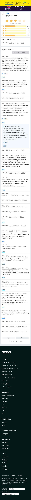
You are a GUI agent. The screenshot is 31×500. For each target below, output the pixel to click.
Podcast (4, 469)
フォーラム (5, 381)
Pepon (10, 212)
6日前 (22, 98)
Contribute (5, 445)
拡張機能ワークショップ (10, 368)
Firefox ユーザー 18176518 (9, 179)
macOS (4, 401)
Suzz (10, 98)
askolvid (11, 331)
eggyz (10, 225)
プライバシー (5, 475)
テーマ (14, 9)
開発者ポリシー (7, 374)
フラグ (3, 77)
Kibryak (11, 326)
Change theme (6, 492)
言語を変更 (4, 489)
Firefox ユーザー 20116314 (9, 58)
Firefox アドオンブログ (9, 365)
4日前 (22, 93)
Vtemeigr (11, 80)
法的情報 (20, 475)
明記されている (8, 478)
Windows (5, 398)
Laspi (10, 43)
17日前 (27, 179)
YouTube (5, 460)
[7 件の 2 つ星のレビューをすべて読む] (15, 33)
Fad (10, 217)
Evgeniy (11, 155)
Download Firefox (8, 395)
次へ (22, 338)
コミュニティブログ (8, 377)
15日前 (24, 155)
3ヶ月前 (28, 282)
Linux (3, 410)
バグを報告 (5, 384)
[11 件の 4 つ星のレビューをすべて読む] (15, 28)
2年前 (22, 43)
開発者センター (7, 371)
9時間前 (27, 58)
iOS (3, 404)
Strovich (11, 200)
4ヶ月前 (25, 331)
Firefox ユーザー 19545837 (9, 246)
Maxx (10, 150)
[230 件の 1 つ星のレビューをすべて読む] (15, 35)
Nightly (4, 422)
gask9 (10, 173)
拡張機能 (7, 9)
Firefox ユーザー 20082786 (9, 195)
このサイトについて (8, 362)
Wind (10, 310)
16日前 (23, 173)
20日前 (23, 212)
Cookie (13, 475)
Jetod (10, 321)
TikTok (4, 463)
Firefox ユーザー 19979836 (9, 269)
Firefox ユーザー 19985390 (9, 256)
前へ (8, 338)
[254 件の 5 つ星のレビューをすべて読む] (15, 26)
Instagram (5, 457)
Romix (10, 93)
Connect (5, 442)
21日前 (22, 217)
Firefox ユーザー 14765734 (9, 282)
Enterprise (5, 434)
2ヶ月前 (24, 225)
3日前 (24, 80)
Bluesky (4, 466)
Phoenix (11, 231)
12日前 (23, 150)
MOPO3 (11, 293)
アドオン (5, 359)
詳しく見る (4, 73)
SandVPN (14, 16)
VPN (7, 13)
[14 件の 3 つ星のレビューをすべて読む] (15, 30)
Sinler (10, 103)
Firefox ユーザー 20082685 (9, 206)
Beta (3, 425)
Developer (5, 448)
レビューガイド (7, 387)
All (2, 413)
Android (4, 407)
